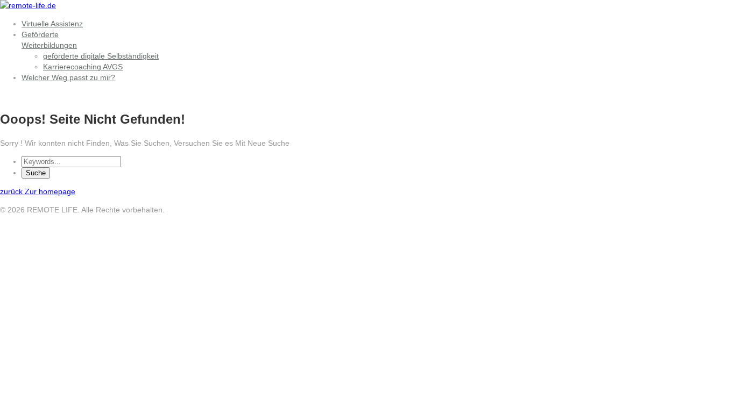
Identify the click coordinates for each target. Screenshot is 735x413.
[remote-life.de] (28, 5)
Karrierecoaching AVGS (83, 66)
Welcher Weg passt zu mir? (68, 77)
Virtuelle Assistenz (52, 23)
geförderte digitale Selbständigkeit (101, 56)
